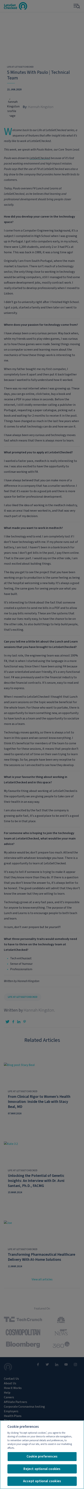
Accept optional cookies (42, 1481)
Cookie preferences (42, 1456)
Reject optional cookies (41, 1468)
